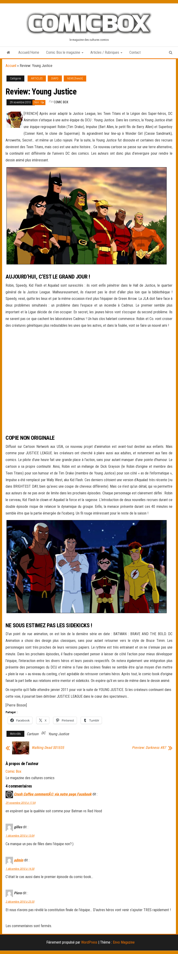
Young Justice (58, 734)
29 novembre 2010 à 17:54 (20, 802)
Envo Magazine (124, 942)
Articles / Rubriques (105, 52)
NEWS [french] (75, 78)
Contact (135, 52)
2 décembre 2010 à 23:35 (20, 901)
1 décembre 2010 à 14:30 (20, 868)
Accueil (11, 65)
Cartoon (32, 734)
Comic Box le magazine (63, 52)
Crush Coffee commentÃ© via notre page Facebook (53, 794)
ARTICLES (36, 78)
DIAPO (54, 78)
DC (43, 733)
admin (18, 860)
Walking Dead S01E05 (48, 748)
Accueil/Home (28, 52)
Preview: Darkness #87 (149, 748)
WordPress (89, 942)
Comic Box (61, 102)
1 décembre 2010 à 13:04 (20, 835)
